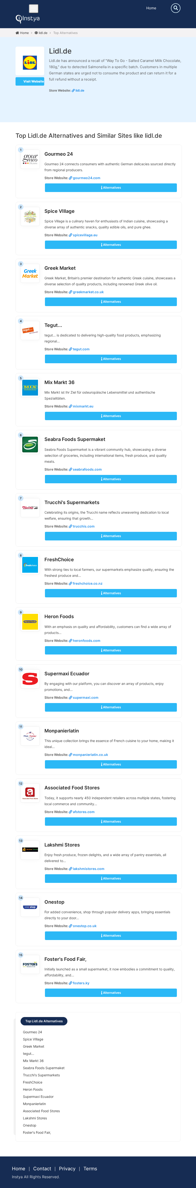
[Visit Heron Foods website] (30, 621)
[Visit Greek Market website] (30, 273)
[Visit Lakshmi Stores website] (30, 849)
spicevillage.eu (85, 235)
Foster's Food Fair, (65, 959)
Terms (90, 1169)
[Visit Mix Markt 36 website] (30, 387)
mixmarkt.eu (82, 406)
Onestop (54, 902)
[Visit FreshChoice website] (30, 564)
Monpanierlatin (61, 731)
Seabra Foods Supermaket (74, 439)
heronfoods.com (86, 640)
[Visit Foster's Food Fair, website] (30, 964)
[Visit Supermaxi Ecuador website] (30, 678)
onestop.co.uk (84, 926)
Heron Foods (59, 616)
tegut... (53, 325)
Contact (42, 1169)
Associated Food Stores (72, 788)
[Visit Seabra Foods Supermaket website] (30, 444)
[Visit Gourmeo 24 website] (30, 159)
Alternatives (111, 187)
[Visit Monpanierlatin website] (30, 735)
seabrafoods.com (87, 469)
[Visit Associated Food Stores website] (30, 793)
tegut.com (81, 349)
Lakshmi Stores (62, 845)
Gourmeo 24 (58, 154)
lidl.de (43, 33)
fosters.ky (80, 983)
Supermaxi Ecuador (66, 673)
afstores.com (83, 812)
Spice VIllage (59, 211)
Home (151, 8)
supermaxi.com (85, 697)
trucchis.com (83, 526)
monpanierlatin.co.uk (90, 755)
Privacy (67, 1169)
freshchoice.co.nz (87, 583)
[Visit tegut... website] (30, 330)
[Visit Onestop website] (30, 907)
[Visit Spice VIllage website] (30, 216)
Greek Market (60, 268)
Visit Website (33, 81)
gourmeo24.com (86, 178)
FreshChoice (59, 559)
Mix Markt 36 (59, 382)
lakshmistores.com (88, 869)
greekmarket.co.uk (88, 292)
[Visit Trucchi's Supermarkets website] (30, 507)
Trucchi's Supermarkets (71, 502)
